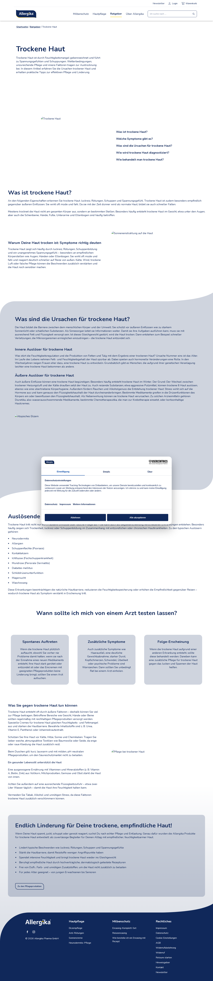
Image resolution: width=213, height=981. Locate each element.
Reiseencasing (119, 933)
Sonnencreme (76, 938)
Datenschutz (162, 933)
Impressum (161, 928)
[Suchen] (193, 14)
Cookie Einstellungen (166, 938)
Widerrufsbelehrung (166, 947)
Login (175, 3)
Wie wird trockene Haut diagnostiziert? (142, 153)
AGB (158, 942)
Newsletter (158, 3)
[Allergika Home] (26, 14)
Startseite (22, 26)
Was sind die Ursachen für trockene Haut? (144, 146)
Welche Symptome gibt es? (134, 139)
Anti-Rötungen (76, 933)
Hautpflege (99, 14)
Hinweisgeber (163, 962)
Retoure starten (164, 957)
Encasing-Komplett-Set (124, 928)
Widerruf (160, 952)
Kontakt (160, 967)
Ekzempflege (75, 928)
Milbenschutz (81, 14)
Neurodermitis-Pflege (80, 942)
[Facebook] (27, 932)
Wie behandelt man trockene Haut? (140, 160)
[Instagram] (34, 932)
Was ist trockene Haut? (132, 132)
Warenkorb (191, 3)
